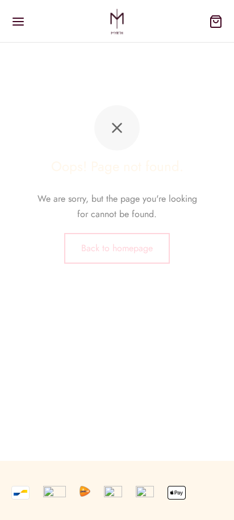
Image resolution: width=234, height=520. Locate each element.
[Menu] (18, 21)
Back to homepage (117, 248)
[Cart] (216, 21)
